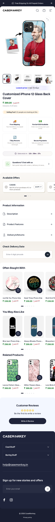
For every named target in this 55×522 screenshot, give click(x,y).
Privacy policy (27, 517)
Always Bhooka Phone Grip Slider (32, 341)
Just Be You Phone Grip (12, 298)
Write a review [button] (27, 421)
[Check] (47, 254)
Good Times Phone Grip (33, 298)
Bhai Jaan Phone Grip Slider (11, 341)
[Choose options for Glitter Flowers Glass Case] (39, 377)
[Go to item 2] (17, 79)
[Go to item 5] (48, 79)
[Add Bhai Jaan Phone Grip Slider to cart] (18, 333)
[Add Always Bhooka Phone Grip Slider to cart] (39, 333)
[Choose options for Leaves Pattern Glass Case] (18, 377)
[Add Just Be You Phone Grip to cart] (18, 290)
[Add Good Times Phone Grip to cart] (39, 290)
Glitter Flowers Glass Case (32, 385)
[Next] (51, 3)
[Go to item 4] (38, 79)
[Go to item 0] (7, 79)
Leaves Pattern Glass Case (11, 385)
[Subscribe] (47, 489)
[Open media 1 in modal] (47, 19)
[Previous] (4, 3)
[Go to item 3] (27, 79)
